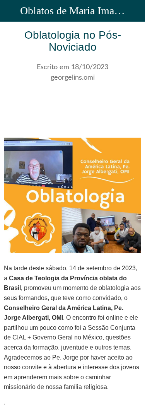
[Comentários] (132, 114)
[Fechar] (10, 10)
